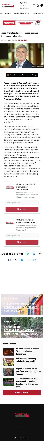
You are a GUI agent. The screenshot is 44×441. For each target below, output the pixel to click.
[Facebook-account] (22, 429)
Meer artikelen (22, 392)
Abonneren (22, 209)
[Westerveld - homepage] (9, 5)
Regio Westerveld (22, 13)
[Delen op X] (15, 260)
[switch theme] (37, 5)
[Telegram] (22, 260)
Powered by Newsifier (22, 438)
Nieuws (8, 13)
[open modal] (41, 5)
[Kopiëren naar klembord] (28, 260)
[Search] (34, 5)
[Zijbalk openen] (1, 13)
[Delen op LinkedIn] (34, 253)
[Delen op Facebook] (9, 260)
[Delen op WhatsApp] (27, 253)
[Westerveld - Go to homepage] (22, 414)
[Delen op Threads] (40, 253)
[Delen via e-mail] (34, 260)
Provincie (22, 40)
